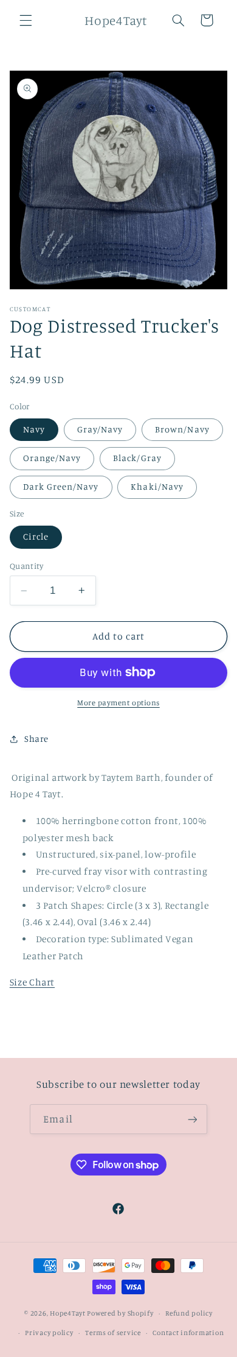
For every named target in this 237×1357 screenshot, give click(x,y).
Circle (36, 536)
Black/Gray (137, 458)
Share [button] (36, 738)
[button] (26, 20)
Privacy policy (49, 1332)
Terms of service (113, 1332)
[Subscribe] (192, 1119)
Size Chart (32, 982)
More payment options (118, 702)
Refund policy (189, 1313)
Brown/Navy (182, 429)
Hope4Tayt (68, 1313)
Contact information (188, 1332)
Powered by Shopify (120, 1313)
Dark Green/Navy (61, 486)
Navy (34, 429)
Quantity (26, 566)
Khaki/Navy (157, 486)
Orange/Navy (52, 458)
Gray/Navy (100, 429)
